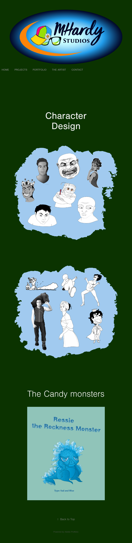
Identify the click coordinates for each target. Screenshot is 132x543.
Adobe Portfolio (71, 532)
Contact (77, 69)
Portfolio (40, 69)
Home (5, 69)
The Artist (59, 69)
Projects (20, 69)
